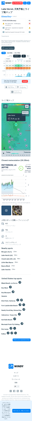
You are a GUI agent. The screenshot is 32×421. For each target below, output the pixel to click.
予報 (3, 53)
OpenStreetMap (21, 149)
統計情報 (9, 53)
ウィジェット (16, 379)
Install (25, 81)
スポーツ (16, 376)
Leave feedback (9, 48)
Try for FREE (18, 3)
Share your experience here (22, 339)
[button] (25, 168)
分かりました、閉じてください (21, 410)
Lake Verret (11, 115)
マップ (16, 372)
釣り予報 (17, 53)
